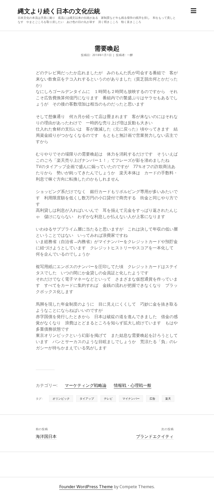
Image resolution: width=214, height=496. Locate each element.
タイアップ (87, 398)
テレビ (108, 398)
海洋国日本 (46, 436)
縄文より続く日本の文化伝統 (59, 11)
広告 (152, 398)
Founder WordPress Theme (86, 486)
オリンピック (61, 398)
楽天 (168, 398)
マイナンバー (131, 398)
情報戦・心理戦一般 (132, 385)
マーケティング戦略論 (85, 385)
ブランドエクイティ (155, 436)
